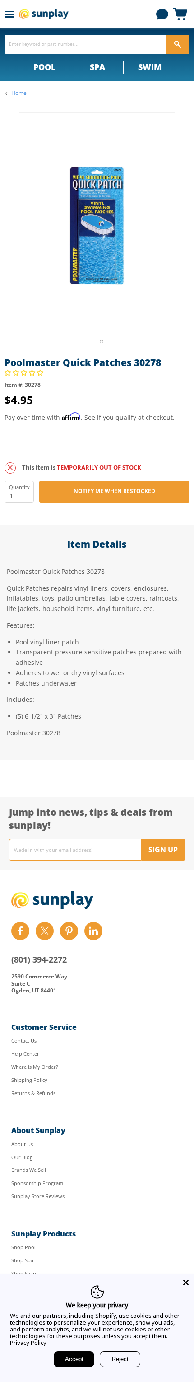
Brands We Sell (28, 1169)
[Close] (185, 1282)
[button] (25, 372)
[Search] (177, 44)
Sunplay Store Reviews (38, 1196)
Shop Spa (22, 1260)
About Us (22, 1144)
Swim (150, 66)
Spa (97, 66)
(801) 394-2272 (39, 959)
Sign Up (163, 850)
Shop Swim (24, 1273)
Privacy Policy (28, 1343)
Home (19, 93)
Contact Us (24, 1040)
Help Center (25, 1053)
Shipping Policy (29, 1079)
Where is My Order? (34, 1066)
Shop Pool (23, 1247)
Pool (44, 66)
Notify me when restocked (114, 491)
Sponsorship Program (37, 1183)
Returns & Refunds (33, 1093)
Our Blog (21, 1157)
